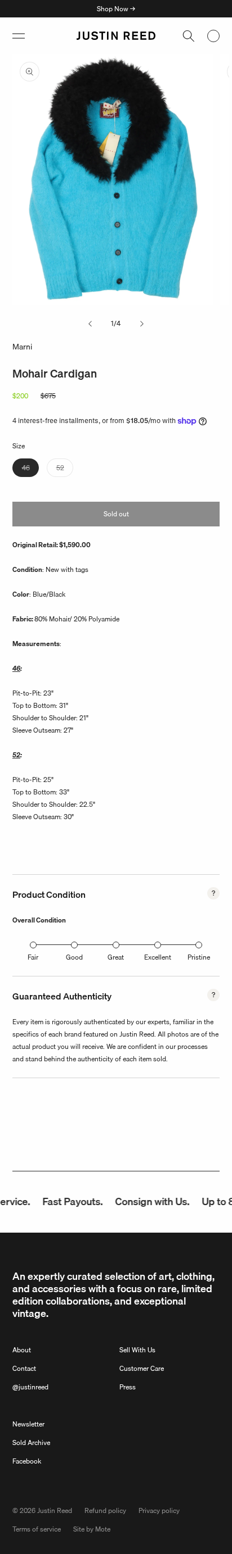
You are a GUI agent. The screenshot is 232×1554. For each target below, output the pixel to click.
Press (127, 1387)
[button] (18, 36)
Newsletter (28, 1424)
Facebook (26, 1461)
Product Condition (49, 894)
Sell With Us (137, 1349)
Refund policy (105, 1510)
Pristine (199, 957)
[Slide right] (142, 323)
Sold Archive (31, 1442)
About (21, 1349)
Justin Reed (54, 1510)
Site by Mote (91, 1529)
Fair (33, 957)
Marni (22, 346)
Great (116, 957)
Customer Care (141, 1368)
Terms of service (36, 1529)
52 (64, 469)
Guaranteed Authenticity (61, 996)
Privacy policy (159, 1510)
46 (30, 469)
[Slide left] (90, 323)
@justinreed (30, 1387)
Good (74, 957)
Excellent (157, 957)
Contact (24, 1368)
